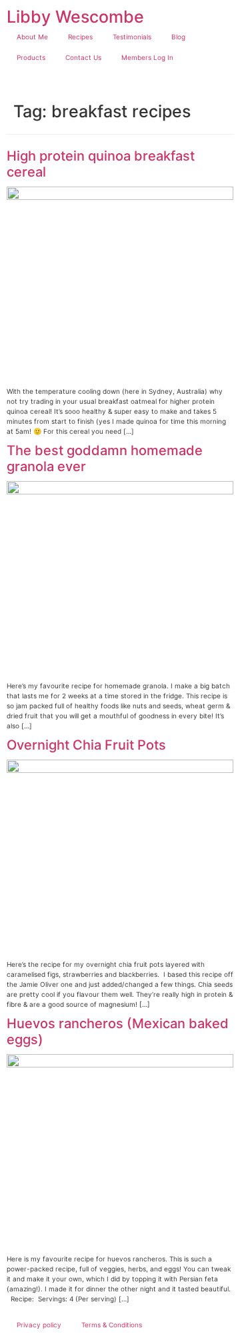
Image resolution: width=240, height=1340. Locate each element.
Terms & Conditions (111, 1325)
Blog (178, 37)
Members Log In (147, 57)
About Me (32, 37)
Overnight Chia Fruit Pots (86, 745)
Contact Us (83, 57)
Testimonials (132, 37)
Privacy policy (39, 1325)
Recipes (80, 37)
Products (31, 57)
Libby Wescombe (75, 17)
